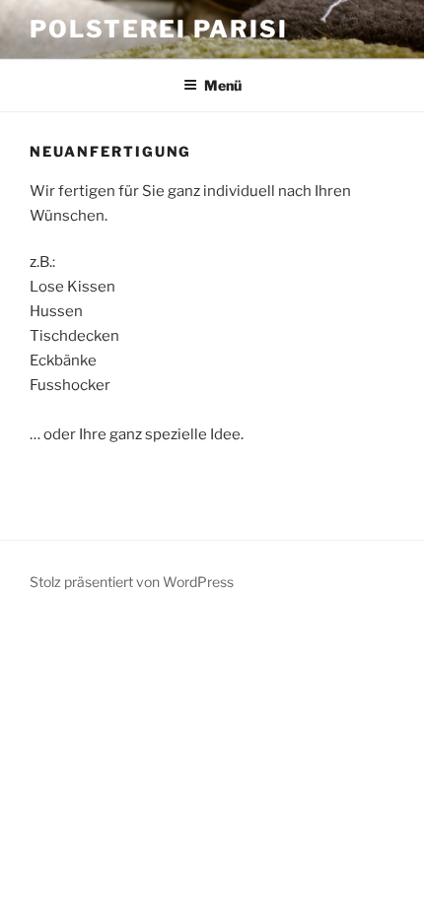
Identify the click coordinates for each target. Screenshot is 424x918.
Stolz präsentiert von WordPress (132, 581)
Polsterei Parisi (159, 29)
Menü (223, 85)
